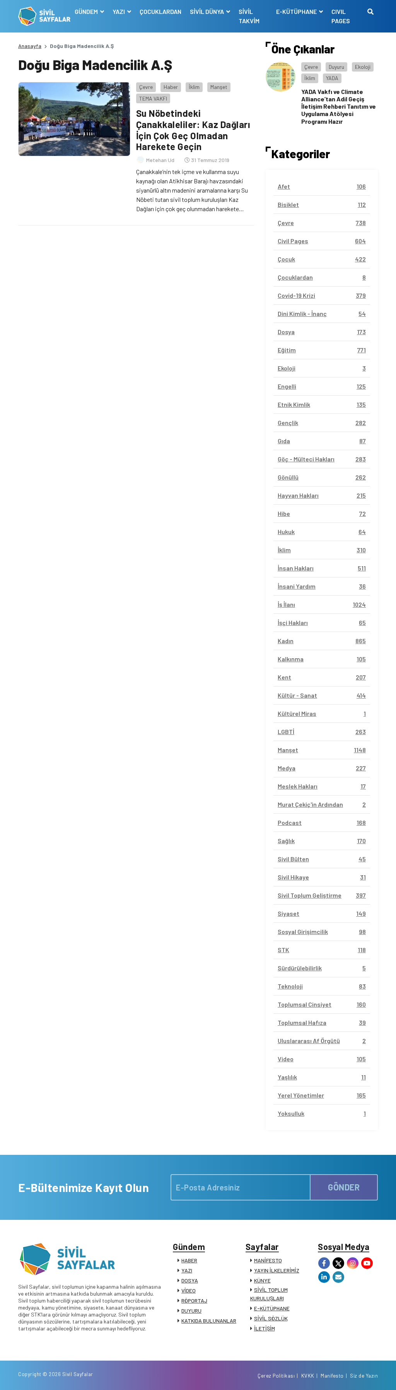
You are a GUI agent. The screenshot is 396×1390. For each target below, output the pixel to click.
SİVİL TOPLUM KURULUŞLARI (269, 1293)
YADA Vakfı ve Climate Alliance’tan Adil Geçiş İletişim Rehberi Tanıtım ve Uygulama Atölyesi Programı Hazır (338, 106)
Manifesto (332, 1376)
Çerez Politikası (276, 1376)
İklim (194, 87)
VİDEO (188, 1290)
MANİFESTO (268, 1260)
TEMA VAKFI (153, 98)
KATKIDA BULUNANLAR (208, 1320)
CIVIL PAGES (340, 16)
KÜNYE (262, 1280)
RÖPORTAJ (194, 1300)
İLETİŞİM (264, 1328)
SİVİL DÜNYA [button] (207, 11)
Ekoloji (362, 66)
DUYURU (191, 1310)
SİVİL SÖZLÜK (271, 1318)
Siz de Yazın (364, 1376)
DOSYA (189, 1280)
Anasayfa (29, 46)
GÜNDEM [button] (87, 11)
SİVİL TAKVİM (249, 16)
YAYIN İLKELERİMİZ (276, 1270)
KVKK (307, 1376)
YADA (332, 78)
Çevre (146, 87)
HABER (189, 1260)
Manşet (218, 87)
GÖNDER (344, 1187)
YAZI (186, 1270)
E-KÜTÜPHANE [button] (297, 11)
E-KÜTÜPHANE (272, 1308)
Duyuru (336, 66)
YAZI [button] (119, 11)
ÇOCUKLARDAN (160, 11)
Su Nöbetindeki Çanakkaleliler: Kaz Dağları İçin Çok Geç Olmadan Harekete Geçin (193, 130)
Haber (171, 87)
